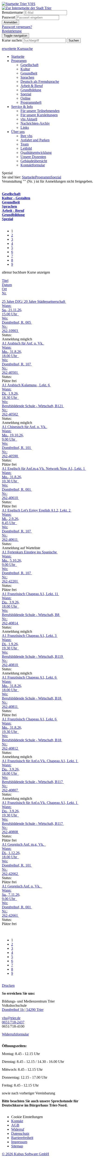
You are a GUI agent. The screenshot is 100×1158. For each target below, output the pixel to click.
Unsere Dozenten (33, 157)
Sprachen (27, 77)
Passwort (8, 17)
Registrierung (12, 31)
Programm (19, 61)
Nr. (4, 293)
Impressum (19, 1142)
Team (24, 144)
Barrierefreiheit (22, 1138)
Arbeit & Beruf (31, 86)
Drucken (8, 985)
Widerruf (17, 1129)
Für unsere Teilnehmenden (40, 111)
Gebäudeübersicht (33, 161)
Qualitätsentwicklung (36, 153)
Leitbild (26, 148)
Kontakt (17, 1121)
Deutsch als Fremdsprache (39, 82)
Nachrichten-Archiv (35, 123)
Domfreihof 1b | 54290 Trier (22, 1010)
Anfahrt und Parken (35, 140)
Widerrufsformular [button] (15, 1034)
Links (24, 127)
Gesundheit (28, 73)
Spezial (25, 94)
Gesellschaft (29, 65)
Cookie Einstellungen (27, 1117)
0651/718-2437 (13, 1022)
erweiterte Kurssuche (17, 49)
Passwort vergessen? (17, 27)
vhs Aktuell (28, 119)
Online (25, 98)
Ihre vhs (26, 136)
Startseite (17, 56)
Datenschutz (20, 1133)
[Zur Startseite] (18, 4)
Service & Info (22, 107)
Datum (7, 285)
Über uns (18, 132)
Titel (5, 281)
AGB (15, 1125)
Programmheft (30, 102)
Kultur (25, 69)
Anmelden (10, 22)
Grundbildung (30, 90)
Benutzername (12, 12)
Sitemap (17, 1146)
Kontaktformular (32, 165)
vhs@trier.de (11, 1018)
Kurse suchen (12, 40)
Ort (4, 289)
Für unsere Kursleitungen (39, 115)
